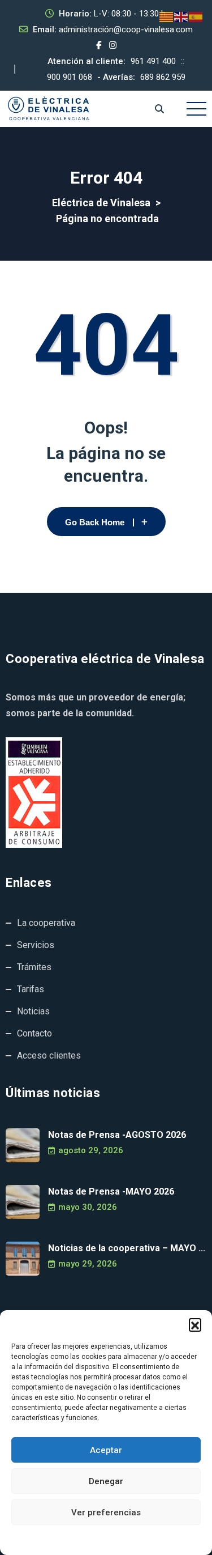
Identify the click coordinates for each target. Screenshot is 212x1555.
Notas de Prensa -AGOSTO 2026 (117, 1134)
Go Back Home (94, 522)
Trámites (34, 967)
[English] (181, 16)
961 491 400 (153, 61)
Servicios (35, 945)
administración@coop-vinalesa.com (126, 29)
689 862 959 (162, 77)
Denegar (106, 1481)
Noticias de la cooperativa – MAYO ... (126, 1248)
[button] (195, 1324)
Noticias (33, 1011)
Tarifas (30, 989)
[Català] (166, 16)
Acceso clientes (49, 1055)
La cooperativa (46, 922)
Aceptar (106, 1450)
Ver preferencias (106, 1512)
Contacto (34, 1033)
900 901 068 (69, 77)
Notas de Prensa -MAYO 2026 (111, 1191)
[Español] (196, 16)
